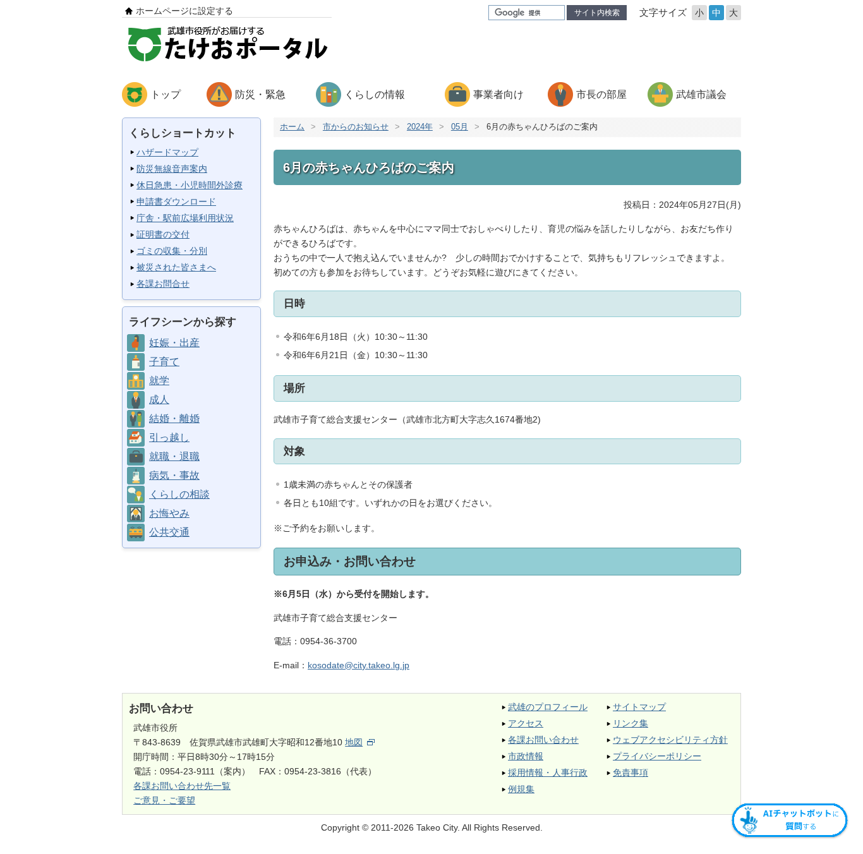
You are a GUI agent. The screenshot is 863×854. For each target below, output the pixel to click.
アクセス (525, 723)
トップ (165, 94)
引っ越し (169, 437)
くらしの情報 (374, 94)
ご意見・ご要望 (164, 800)
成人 (159, 399)
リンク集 (630, 723)
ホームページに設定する (184, 11)
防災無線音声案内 (171, 169)
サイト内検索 (597, 12)
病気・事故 (174, 475)
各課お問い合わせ (543, 740)
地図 (354, 742)
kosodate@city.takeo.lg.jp (358, 665)
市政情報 (525, 756)
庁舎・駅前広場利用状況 (185, 218)
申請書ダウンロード (176, 201)
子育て (164, 361)
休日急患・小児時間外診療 (189, 185)
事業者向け (498, 94)
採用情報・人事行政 (548, 772)
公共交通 (169, 532)
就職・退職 (174, 456)
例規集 (521, 789)
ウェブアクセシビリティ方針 (670, 740)
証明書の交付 (163, 234)
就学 (159, 380)
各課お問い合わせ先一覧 (182, 786)
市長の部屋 (601, 94)
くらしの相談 (179, 494)
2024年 (420, 126)
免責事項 (630, 772)
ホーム (292, 126)
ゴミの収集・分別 (171, 251)
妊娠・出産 (174, 342)
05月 (459, 126)
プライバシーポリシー (657, 756)
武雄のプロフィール (548, 707)
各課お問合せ (163, 284)
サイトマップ (639, 707)
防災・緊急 (260, 94)
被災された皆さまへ (176, 267)
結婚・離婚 (174, 418)
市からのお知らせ (356, 126)
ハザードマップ (167, 152)
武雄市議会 (701, 94)
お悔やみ (169, 513)
